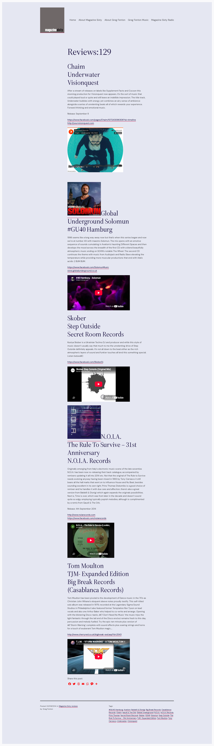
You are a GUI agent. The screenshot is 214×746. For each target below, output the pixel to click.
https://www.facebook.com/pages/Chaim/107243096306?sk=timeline (101, 119)
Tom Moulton (162, 718)
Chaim (119, 712)
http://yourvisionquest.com (80, 123)
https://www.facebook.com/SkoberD (85, 362)
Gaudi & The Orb (129, 712)
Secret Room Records (129, 715)
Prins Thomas (114, 715)
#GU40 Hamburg (116, 710)
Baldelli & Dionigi (138, 710)
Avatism (127, 710)
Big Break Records (153, 710)
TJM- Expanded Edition (146, 718)
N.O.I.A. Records (167, 712)
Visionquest (132, 721)
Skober (142, 715)
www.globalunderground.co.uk (82, 270)
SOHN (147, 715)
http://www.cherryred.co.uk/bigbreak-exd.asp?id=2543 (94, 634)
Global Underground (145, 712)
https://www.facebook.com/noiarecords (86, 518)
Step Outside (164, 715)
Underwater (122, 721)
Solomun (154, 715)
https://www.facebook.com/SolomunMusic (88, 267)
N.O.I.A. (157, 712)
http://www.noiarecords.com (81, 514)
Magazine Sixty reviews (68, 706)
